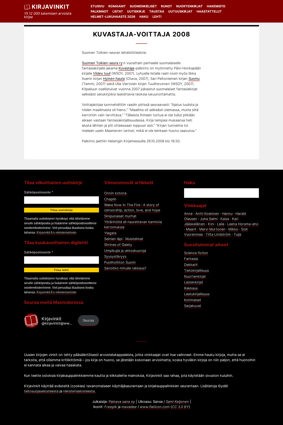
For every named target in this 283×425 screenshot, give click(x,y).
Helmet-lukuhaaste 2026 (113, 17)
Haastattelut (209, 11)
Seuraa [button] (88, 320)
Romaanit (117, 6)
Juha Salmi (209, 219)
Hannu (227, 214)
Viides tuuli (102, 73)
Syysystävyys (115, 256)
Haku (143, 17)
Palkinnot (99, 11)
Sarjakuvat (192, 306)
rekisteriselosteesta (79, 391)
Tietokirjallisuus (196, 270)
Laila (220, 224)
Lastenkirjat (193, 282)
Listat (117, 11)
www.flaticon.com (155, 407)
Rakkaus (191, 288)
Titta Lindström (218, 234)
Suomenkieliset (143, 6)
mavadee (129, 407)
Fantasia (191, 259)
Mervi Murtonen (212, 229)
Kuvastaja (126, 68)
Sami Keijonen (177, 402)
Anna (188, 214)
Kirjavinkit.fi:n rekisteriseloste (56, 232)
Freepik (110, 407)
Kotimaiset (192, 300)
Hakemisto (216, 6)
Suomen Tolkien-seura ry (102, 63)
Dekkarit (191, 265)
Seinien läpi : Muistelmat (123, 239)
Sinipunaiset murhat (120, 216)
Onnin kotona (115, 193)
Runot (166, 6)
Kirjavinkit (50, 6)
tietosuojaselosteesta (41, 391)
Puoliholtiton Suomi (120, 262)
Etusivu (97, 6)
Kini (211, 224)
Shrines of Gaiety (118, 245)
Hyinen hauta (114, 79)
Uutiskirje (136, 11)
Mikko (233, 229)
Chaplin (110, 199)
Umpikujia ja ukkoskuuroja (125, 251)
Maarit (191, 229)
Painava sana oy (122, 402)
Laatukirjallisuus (196, 294)
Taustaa (156, 11)
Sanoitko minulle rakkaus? (125, 268)
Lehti (156, 17)
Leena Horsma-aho (242, 224)
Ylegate (110, 233)
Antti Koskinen (207, 214)
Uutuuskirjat (180, 11)
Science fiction (196, 253)
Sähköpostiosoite (38, 192)
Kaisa (224, 219)
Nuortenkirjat (189, 6)
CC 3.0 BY (180, 407)
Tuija (237, 234)
